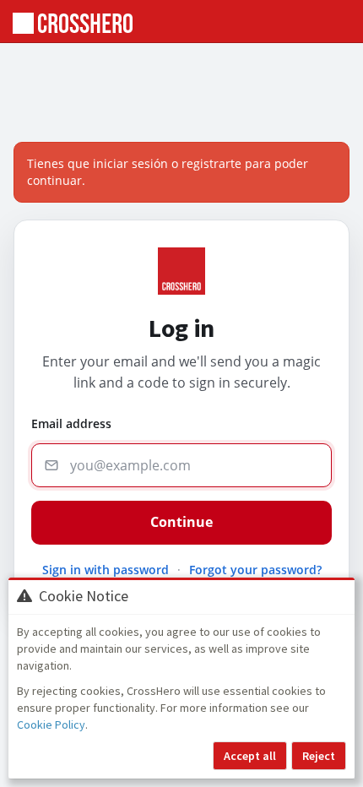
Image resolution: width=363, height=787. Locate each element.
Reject (318, 755)
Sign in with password (105, 570)
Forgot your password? (255, 570)
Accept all (250, 755)
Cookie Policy (51, 724)
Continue (181, 522)
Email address (71, 423)
